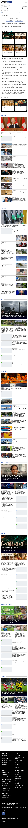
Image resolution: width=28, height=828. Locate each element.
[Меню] (26, 2)
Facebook (19, 20)
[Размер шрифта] (2, 10)
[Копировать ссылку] (5, 10)
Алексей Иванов (24, 6)
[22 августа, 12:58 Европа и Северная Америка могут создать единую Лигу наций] (7, 700)
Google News (9, 20)
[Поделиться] (8, 10)
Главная (3, 5)
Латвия (8, 5)
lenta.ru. (24, 64)
